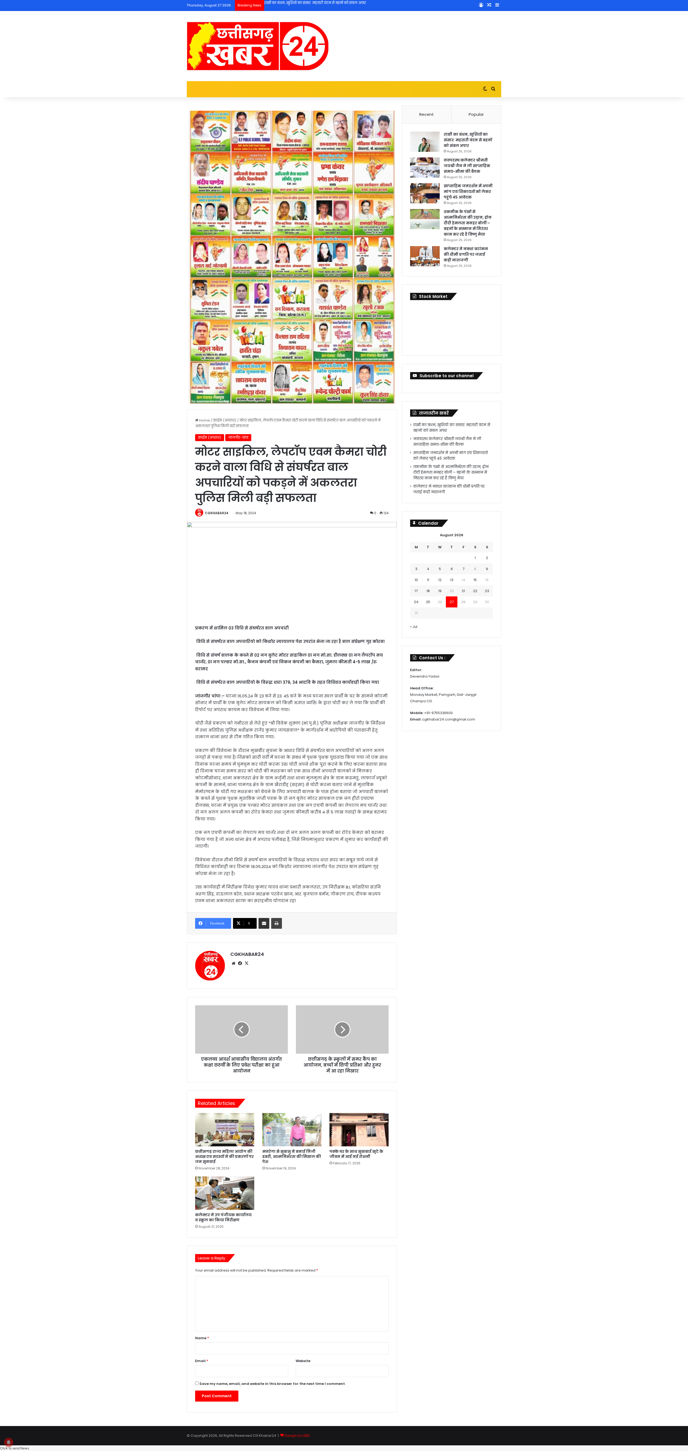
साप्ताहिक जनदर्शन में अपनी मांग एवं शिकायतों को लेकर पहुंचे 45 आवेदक (468, 191)
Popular (476, 114)
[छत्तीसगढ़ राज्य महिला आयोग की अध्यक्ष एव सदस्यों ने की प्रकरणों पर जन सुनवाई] (224, 1129)
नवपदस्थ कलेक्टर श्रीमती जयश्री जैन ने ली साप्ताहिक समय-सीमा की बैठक (319, 2)
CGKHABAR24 (216, 513)
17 (416, 590)
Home (204, 420)
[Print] (276, 923)
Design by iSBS (297, 1435)
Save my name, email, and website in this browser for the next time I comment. (272, 1383)
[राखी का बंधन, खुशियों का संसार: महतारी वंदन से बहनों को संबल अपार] (425, 142)
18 (428, 590)
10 (416, 579)
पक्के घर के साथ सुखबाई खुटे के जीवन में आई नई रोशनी (356, 1154)
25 (428, 601)
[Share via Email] (264, 923)
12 (440, 579)
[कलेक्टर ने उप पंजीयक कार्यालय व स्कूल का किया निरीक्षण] (224, 1193)
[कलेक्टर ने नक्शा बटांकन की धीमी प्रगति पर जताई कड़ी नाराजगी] (425, 256)
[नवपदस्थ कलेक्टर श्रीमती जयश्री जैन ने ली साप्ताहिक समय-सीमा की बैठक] (425, 167)
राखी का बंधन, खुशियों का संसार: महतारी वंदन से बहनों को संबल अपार (468, 140)
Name (202, 1338)
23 (487, 590)
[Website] (233, 963)
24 (416, 601)
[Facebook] (240, 963)
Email (201, 1360)
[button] (14, 1448)
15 (475, 579)
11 (428, 579)
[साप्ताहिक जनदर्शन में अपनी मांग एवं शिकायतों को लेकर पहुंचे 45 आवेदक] (425, 193)
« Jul (413, 626)
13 (451, 579)
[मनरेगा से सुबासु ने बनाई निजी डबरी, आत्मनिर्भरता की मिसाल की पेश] (291, 1129)
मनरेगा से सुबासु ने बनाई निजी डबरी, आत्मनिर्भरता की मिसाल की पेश (291, 1156)
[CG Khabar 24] (258, 46)
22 (475, 590)
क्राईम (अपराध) (224, 420)
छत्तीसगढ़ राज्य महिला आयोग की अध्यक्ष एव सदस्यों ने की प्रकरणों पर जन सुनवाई (224, 1156)
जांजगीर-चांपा (238, 437)
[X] (246, 963)
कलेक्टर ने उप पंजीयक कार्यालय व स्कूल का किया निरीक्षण (223, 1217)
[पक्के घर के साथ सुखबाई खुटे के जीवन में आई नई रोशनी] (359, 1129)
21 (463, 590)
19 (440, 590)
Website (303, 1360)
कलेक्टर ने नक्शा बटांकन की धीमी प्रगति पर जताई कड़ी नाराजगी (466, 254)
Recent (426, 114)
